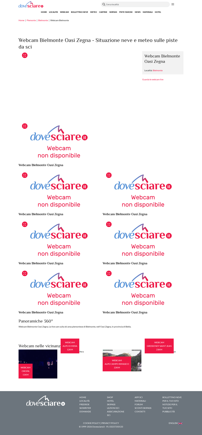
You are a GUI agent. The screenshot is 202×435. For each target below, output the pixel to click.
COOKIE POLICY (91, 423)
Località (53, 12)
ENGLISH (173, 423)
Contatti (140, 411)
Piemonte (31, 20)
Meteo (93, 12)
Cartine (103, 12)
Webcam (64, 12)
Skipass (113, 12)
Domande (85, 411)
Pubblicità (168, 411)
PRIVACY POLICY (110, 423)
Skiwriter (85, 408)
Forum (139, 404)
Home (44, 12)
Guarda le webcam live (152, 79)
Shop (110, 397)
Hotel (158, 12)
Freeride (84, 404)
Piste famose (126, 12)
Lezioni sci (113, 408)
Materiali (148, 12)
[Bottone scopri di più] (173, 4)
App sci (139, 397)
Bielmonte (43, 20)
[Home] (60, 4)
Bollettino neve (79, 12)
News (138, 12)
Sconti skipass (143, 408)
